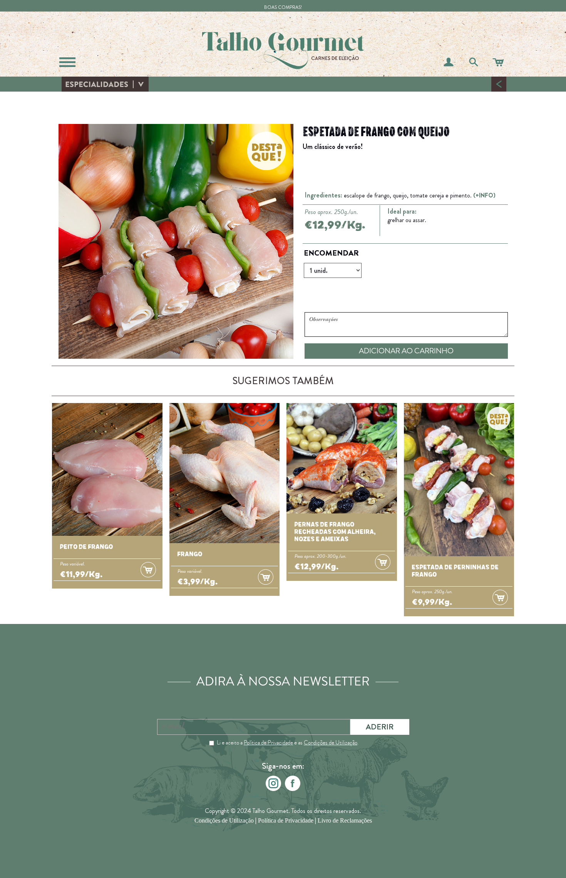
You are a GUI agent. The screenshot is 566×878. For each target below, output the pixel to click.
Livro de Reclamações (345, 820)
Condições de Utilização (330, 742)
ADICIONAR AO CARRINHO (406, 350)
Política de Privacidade (268, 742)
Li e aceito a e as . (287, 742)
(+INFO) (484, 195)
